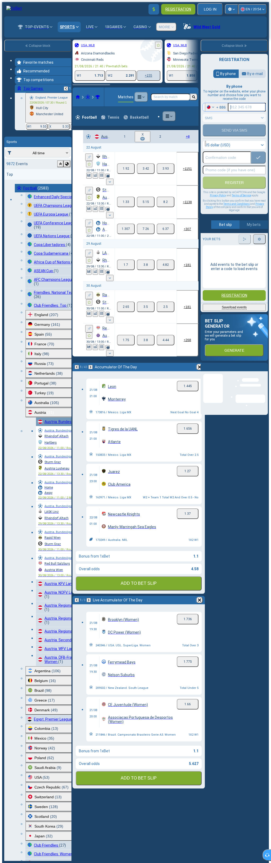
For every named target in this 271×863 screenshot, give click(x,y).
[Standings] (78, 171)
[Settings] (231, 9)
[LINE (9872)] (20, 97)
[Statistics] (65, 171)
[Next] (33, 319)
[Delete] (193, 319)
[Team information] (84, 171)
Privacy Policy (218, 195)
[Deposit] (153, 9)
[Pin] (31, 157)
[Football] (30, 97)
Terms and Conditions (236, 203)
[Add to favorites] (100, 45)
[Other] (135, 97)
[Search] (193, 97)
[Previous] (19, 319)
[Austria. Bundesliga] (40, 97)
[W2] (165, 164)
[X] (146, 164)
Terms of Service (241, 195)
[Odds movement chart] (72, 171)
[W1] (126, 164)
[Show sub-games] (110, 172)
